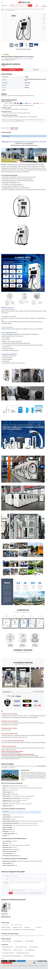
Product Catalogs (18, 924)
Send (11, 893)
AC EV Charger (38, 927)
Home (2, 9)
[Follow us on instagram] (42, 961)
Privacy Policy (43, 965)
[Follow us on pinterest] (46, 961)
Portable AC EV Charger (17, 927)
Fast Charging (37, 811)
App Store (4, 961)
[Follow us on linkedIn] (34, 962)
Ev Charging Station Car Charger (22, 952)
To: (7, 879)
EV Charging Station (19, 811)
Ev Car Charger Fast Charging (8, 952)
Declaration (37, 965)
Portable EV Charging (29, 941)
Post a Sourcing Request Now (36, 893)
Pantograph (38, 812)
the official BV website (30, 766)
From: (7, 876)
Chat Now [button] (36, 69)
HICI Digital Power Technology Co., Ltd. (11, 58)
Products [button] (12, 5)
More (2, 958)
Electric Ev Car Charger (18, 950)
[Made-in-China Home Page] (24, 2)
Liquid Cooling (24, 812)
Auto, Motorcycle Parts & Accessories (12, 9)
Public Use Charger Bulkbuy (28, 955)
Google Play (12, 961)
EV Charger (12, 811)
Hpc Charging (9, 812)
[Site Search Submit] (30, 5)
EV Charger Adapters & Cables (29, 929)
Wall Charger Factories (6, 950)
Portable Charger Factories (7, 947)
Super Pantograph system (6, 929)
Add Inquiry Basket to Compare (24, 49)
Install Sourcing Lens (7, 962)
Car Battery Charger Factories (21, 947)
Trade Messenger (21, 961)
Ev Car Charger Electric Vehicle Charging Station (11, 955)
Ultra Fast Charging (16, 812)
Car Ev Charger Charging (30, 950)
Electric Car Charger (31, 812)
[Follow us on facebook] (38, 961)
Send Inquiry (12, 69)
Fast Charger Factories (34, 947)
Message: (6, 882)
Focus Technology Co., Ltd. (15, 965)
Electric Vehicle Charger (29, 811)
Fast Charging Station (10, 10)
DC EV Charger (27, 927)
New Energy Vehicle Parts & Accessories (28, 9)
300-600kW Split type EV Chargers (18, 929)
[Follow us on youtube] (44, 961)
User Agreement (31, 965)
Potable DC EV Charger (5, 927)
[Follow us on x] (40, 961)
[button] (2, 2)
